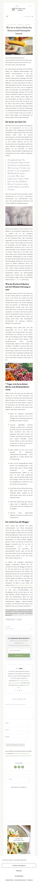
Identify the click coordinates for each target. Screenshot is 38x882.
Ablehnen (19, 871)
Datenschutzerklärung (20, 880)
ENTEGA (20, 546)
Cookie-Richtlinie (9, 880)
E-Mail (7, 730)
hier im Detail (18, 279)
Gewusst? (20, 24)
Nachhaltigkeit (10, 619)
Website (7, 736)
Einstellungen (19, 876)
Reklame (27, 24)
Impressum (30, 880)
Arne (8, 626)
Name (7, 723)
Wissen (19, 619)
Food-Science (12, 24)
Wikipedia (16, 196)
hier (23, 196)
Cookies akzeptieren (19, 865)
